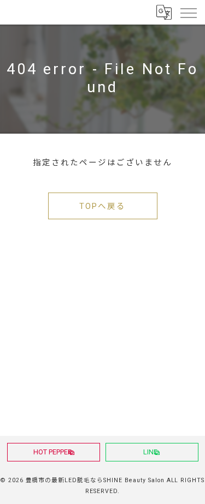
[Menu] (188, 12)
